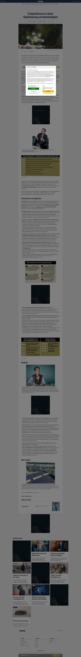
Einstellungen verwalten (33, 91)
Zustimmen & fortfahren (33, 89)
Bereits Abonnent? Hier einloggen (48, 93)
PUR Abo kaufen (48, 91)
